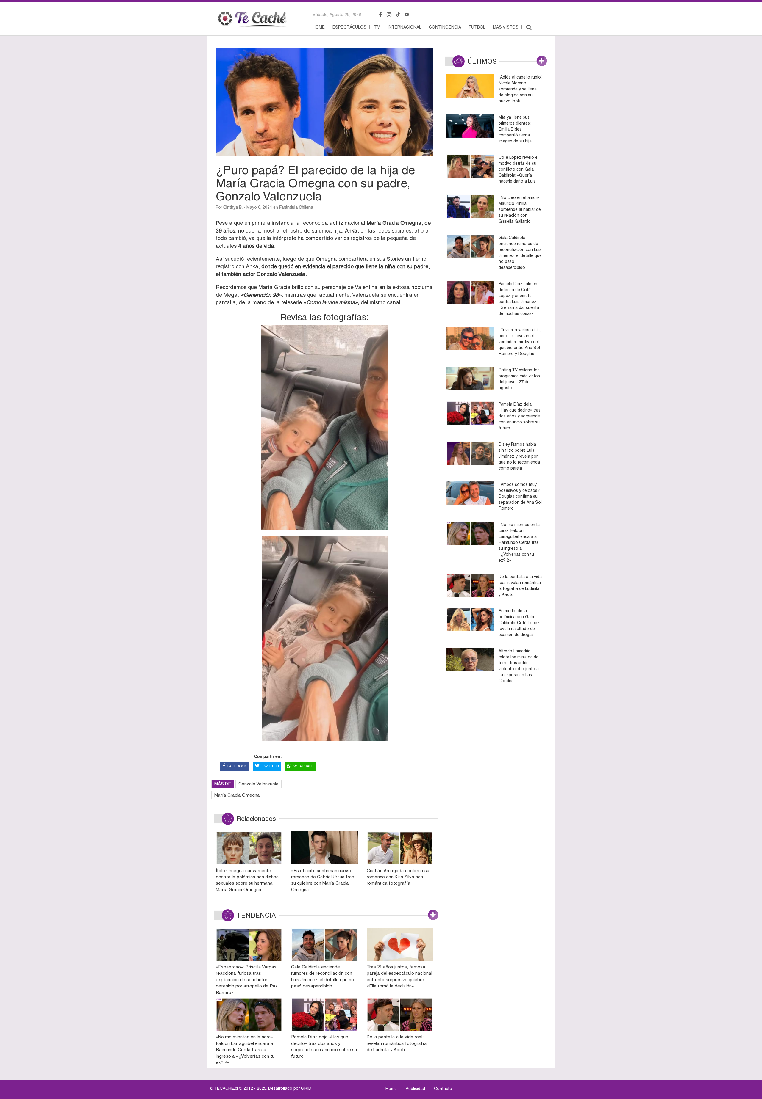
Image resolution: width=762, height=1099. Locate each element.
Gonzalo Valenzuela (258, 783)
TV (377, 27)
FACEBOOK (237, 766)
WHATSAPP (303, 766)
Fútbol (477, 27)
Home (319, 27)
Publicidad (415, 1088)
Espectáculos (349, 27)
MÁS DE (222, 783)
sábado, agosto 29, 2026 (337, 14)
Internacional (404, 27)
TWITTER (270, 766)
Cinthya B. (233, 207)
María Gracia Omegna (237, 794)
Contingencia (445, 27)
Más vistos (506, 27)
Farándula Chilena (296, 207)
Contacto (443, 1088)
